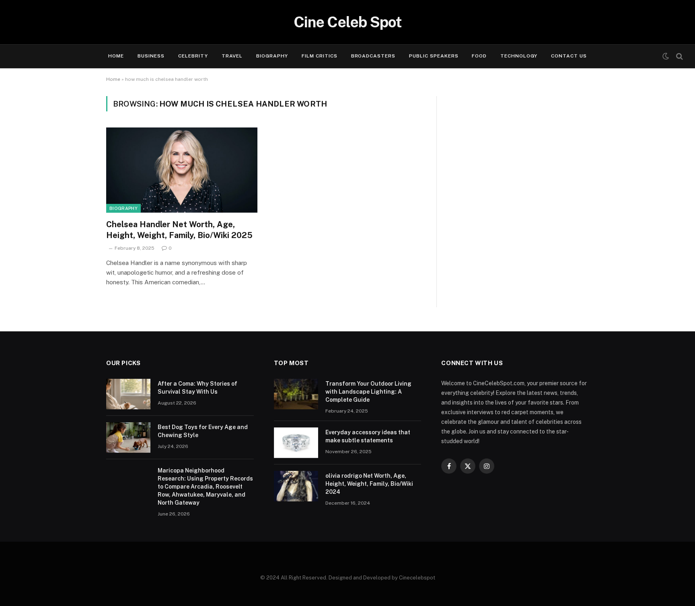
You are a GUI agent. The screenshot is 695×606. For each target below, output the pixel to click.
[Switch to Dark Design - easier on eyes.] (665, 56)
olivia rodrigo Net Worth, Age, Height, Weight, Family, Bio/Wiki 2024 (369, 483)
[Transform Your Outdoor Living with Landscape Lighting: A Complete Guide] (296, 394)
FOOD (479, 56)
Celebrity (193, 56)
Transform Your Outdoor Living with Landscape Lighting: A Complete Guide (368, 391)
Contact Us (569, 56)
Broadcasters (373, 56)
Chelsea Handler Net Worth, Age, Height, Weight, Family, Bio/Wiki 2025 (179, 230)
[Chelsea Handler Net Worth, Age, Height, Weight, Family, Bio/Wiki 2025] (181, 170)
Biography (272, 56)
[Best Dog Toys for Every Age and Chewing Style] (128, 437)
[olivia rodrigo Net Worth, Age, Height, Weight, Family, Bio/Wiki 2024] (296, 486)
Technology (518, 56)
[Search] (678, 56)
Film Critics (319, 56)
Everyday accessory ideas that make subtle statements (367, 436)
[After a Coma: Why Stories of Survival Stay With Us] (128, 394)
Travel (232, 56)
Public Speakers (433, 56)
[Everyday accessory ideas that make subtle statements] (296, 442)
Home (116, 56)
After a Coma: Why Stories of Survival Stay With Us (197, 387)
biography (123, 208)
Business (151, 56)
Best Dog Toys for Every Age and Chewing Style (203, 431)
